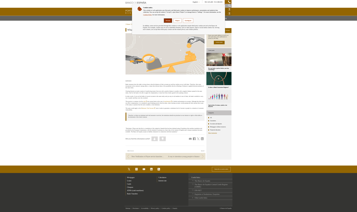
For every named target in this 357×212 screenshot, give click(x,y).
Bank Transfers (132, 194)
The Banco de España (202, 181)
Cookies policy (165, 208)
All (211, 117)
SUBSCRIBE (219, 42)
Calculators (162, 177)
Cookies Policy (147, 15)
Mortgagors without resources (218, 127)
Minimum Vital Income (148, 108)
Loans (129, 181)
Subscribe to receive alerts (221, 169)
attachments (168, 101)
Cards (129, 184)
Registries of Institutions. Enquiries (207, 194)
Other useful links (201, 198)
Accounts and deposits (216, 123)
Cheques (130, 187)
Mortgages (131, 177)
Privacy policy (155, 208)
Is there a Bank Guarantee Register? (218, 87)
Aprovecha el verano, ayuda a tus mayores (217, 105)
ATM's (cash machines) (135, 190)
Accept (168, 20)
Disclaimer (135, 208)
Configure (188, 20)
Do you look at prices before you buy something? (218, 69)
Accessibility (145, 208)
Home (128, 24)
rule (145, 101)
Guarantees (213, 120)
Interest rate (162, 181)
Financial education (215, 130)
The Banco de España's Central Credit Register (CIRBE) (211, 186)
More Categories (212, 133)
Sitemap (128, 208)
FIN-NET (198, 190)
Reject (177, 20)
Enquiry (175, 208)
